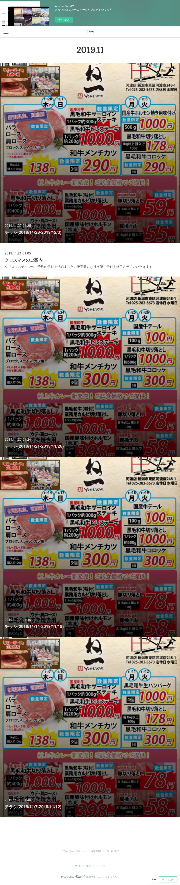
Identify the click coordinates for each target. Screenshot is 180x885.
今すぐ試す (64, 19)
